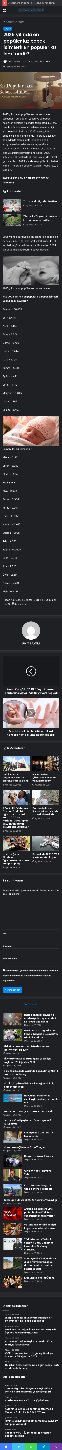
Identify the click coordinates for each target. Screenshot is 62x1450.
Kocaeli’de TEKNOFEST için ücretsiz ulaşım (45, 856)
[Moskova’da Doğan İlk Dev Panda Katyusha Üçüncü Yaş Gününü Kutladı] (12, 1035)
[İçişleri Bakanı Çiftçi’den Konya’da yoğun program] (46, 763)
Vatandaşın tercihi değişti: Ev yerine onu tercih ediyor (40, 1226)
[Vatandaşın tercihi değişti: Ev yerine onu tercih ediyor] (12, 1229)
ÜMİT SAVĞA (14, 61)
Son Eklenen (31, 1004)
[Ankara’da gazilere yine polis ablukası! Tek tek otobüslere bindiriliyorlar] (12, 1213)
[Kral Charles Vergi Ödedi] (12, 1282)
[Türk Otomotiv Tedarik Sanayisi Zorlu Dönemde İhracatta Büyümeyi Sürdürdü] (12, 1244)
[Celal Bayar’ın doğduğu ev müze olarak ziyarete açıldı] (16, 763)
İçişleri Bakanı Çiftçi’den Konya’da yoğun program (44, 777)
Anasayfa (10, 21)
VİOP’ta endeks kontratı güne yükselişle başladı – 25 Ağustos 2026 (27, 1060)
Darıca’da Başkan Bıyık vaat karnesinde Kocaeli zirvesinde (45, 811)
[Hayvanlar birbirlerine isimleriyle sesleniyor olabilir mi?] (12, 1100)
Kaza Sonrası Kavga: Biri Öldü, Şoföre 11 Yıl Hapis (38, 1187)
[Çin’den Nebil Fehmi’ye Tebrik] (12, 1175)
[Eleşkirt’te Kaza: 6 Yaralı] (12, 1160)
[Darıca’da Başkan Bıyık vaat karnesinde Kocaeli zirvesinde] (46, 797)
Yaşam (20, 21)
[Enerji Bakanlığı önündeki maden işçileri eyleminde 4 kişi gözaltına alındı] (12, 1019)
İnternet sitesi (10, 958)
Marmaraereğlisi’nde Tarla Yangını (24, 1147)
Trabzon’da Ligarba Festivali (40, 201)
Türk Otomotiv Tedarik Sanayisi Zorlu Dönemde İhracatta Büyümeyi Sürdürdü (39, 1244)
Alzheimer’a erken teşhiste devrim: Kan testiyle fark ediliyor (26, 1048)
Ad (5, 933)
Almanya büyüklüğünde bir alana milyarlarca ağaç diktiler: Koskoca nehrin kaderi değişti (40, 1264)
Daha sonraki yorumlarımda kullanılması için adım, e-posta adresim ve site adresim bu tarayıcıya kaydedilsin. (31, 975)
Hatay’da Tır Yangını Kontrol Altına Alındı (28, 1111)
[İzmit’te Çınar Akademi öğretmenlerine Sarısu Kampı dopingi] (16, 843)
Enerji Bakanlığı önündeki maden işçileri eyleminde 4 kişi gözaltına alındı (40, 1018)
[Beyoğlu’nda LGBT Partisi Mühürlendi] (12, 1137)
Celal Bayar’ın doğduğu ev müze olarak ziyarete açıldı (15, 777)
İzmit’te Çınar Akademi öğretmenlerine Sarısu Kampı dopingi (16, 859)
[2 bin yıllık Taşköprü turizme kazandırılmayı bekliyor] (12, 220)
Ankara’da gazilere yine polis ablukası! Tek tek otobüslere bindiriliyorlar (39, 1212)
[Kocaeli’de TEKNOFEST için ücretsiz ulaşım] (46, 843)
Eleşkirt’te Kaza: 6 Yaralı (38, 1156)
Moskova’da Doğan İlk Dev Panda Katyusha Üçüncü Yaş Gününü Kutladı (41, 1034)
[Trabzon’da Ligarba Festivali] (12, 205)
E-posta (8, 946)
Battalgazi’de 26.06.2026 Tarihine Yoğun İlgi (30, 1200)
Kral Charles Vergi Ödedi (39, 1277)
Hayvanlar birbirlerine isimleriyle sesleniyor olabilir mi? (41, 1099)
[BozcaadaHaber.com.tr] (31, 10)
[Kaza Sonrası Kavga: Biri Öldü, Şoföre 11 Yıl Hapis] (12, 1190)
